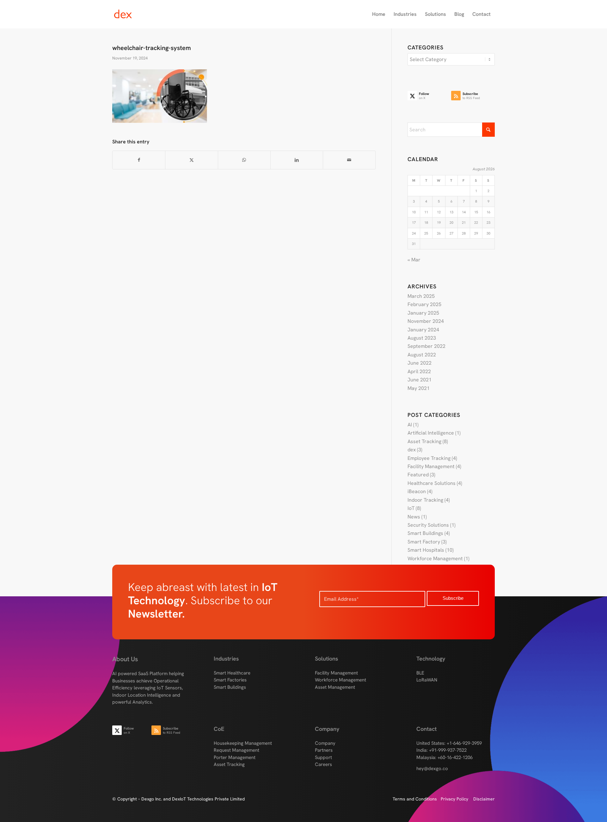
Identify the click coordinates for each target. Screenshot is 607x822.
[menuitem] (378, 14)
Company (325, 743)
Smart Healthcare (232, 673)
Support (323, 757)
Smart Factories (230, 680)
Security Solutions (428, 525)
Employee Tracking (429, 458)
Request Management (236, 750)
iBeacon (417, 491)
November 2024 (426, 321)
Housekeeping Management (243, 743)
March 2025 (421, 296)
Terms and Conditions (417, 799)
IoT (411, 508)
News (414, 516)
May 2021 (419, 388)
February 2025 (424, 304)
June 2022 (420, 363)
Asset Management (335, 687)
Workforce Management (435, 558)
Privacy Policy (457, 799)
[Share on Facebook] (139, 160)
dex (412, 449)
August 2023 (422, 338)
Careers (323, 764)
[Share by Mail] (349, 160)
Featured (418, 474)
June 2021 (420, 379)
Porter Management (234, 757)
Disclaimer (484, 799)
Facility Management (431, 466)
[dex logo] (142, 14)
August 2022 (422, 354)
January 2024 (423, 329)
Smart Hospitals (426, 550)
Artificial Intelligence (431, 433)
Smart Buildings (425, 533)
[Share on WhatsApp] (244, 160)
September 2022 (426, 346)
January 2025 (423, 313)
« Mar (414, 259)
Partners (324, 750)
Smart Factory (424, 541)
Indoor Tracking (425, 500)
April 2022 (419, 371)
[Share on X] (191, 160)
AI (410, 424)
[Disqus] (251, 280)
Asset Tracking (424, 441)
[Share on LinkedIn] (297, 160)
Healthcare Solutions (432, 483)
